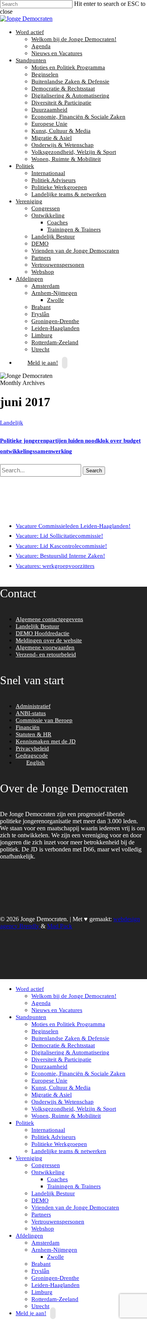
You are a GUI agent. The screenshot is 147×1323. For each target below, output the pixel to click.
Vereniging (28, 201)
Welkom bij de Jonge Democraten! (73, 39)
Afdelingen (28, 279)
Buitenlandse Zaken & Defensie (70, 81)
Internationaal (48, 173)
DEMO (40, 243)
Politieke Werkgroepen (59, 187)
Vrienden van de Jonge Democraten (75, 251)
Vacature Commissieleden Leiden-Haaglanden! (73, 526)
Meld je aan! (42, 363)
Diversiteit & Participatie (61, 102)
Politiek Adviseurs (53, 180)
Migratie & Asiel (51, 138)
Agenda (41, 46)
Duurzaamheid (49, 110)
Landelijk (11, 422)
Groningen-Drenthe (55, 321)
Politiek (24, 166)
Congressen (45, 208)
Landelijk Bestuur (53, 236)
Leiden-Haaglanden (55, 328)
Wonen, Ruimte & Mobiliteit (66, 159)
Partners (41, 258)
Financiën (28, 727)
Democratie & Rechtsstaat (63, 88)
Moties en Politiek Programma (68, 67)
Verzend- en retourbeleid (46, 654)
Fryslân (40, 314)
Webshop (42, 272)
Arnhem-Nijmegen (53, 293)
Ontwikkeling (47, 215)
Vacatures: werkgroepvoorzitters (55, 566)
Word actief (29, 32)
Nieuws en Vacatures (56, 53)
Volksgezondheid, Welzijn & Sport (73, 152)
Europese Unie (49, 124)
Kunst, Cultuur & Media (61, 131)
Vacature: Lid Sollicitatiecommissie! (59, 536)
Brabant (41, 307)
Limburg (42, 335)
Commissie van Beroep (44, 720)
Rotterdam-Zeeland (54, 342)
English (35, 762)
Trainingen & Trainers (74, 229)
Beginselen (44, 74)
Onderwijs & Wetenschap (62, 145)
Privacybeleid (32, 748)
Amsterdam (45, 286)
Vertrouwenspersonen (57, 265)
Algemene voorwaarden (45, 647)
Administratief (33, 706)
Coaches (57, 222)
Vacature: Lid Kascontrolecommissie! (61, 546)
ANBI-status (31, 713)
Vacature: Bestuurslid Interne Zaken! (60, 556)
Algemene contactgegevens (49, 619)
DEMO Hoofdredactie (42, 633)
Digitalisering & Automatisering (70, 95)
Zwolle (55, 300)
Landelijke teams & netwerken (68, 194)
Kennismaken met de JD (46, 741)
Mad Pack (59, 926)
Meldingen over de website (49, 640)
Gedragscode (32, 755)
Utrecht (40, 1306)
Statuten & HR (33, 734)
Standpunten (30, 60)
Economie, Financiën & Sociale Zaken (78, 117)
